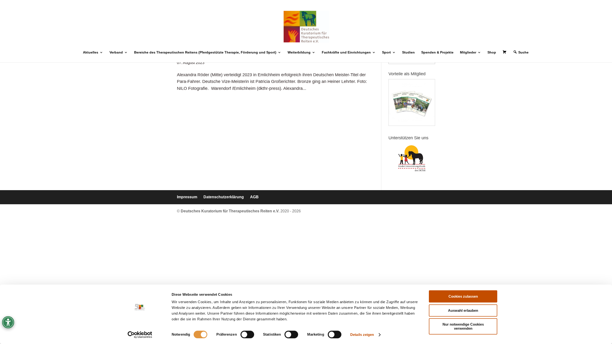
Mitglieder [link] (468, 52)
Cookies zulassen (463, 296)
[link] (140, 334)
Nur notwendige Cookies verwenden (463, 326)
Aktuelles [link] (90, 52)
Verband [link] (116, 52)
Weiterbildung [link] (299, 52)
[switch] (247, 334)
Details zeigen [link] (362, 335)
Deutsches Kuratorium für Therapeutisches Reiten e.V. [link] (230, 211)
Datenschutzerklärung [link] (223, 197)
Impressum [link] (187, 197)
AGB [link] (254, 197)
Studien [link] (408, 52)
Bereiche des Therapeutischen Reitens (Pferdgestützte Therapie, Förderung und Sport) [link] (205, 52)
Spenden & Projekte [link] (437, 52)
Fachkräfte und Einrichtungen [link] (346, 52)
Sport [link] (386, 52)
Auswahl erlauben (463, 310)
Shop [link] (491, 52)
